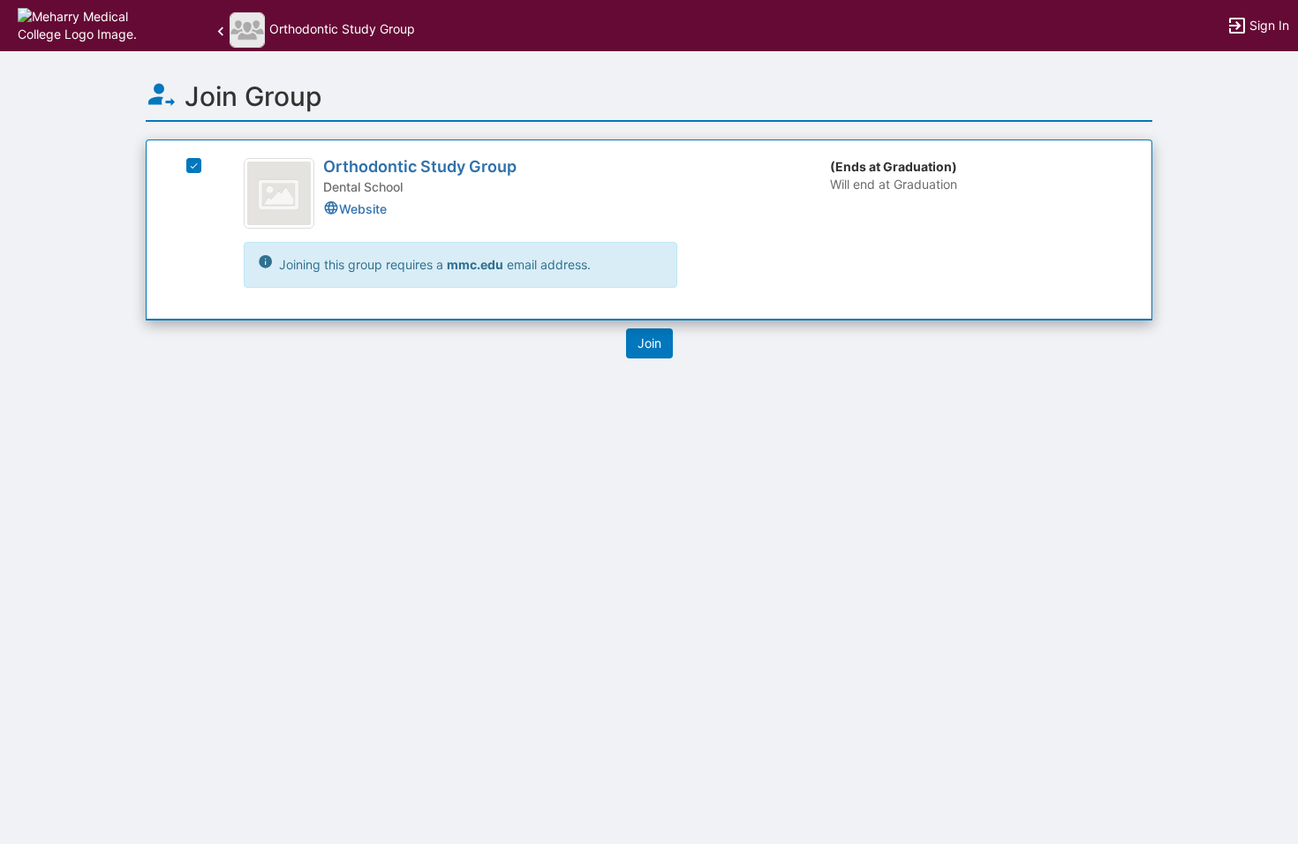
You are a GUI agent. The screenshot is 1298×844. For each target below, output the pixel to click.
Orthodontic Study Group (420, 166)
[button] (90, 24)
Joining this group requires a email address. (433, 264)
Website (363, 208)
